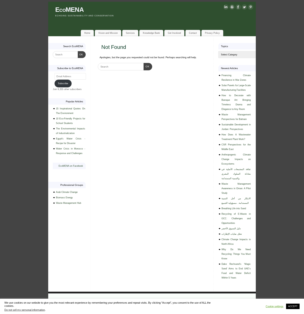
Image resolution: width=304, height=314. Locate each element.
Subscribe (63, 83)
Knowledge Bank (151, 33)
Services (130, 33)
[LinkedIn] (226, 7)
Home (87, 33)
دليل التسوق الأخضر (231, 228)
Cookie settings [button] (274, 306)
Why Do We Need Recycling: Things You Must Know (236, 254)
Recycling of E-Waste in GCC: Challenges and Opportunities (236, 218)
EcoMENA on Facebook (71, 166)
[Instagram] (232, 7)
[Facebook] (238, 7)
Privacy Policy (212, 33)
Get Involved (174, 33)
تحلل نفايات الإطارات (231, 234)
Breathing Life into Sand (233, 208)
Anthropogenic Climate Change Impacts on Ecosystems (236, 159)
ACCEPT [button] (292, 306)
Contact (193, 33)
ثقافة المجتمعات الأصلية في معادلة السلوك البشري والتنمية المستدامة (236, 174)
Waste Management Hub (68, 203)
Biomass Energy (64, 197)
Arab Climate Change (67, 192)
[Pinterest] (250, 7)
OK (146, 66)
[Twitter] (244, 7)
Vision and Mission (108, 33)
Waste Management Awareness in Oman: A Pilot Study (236, 188)
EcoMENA (69, 9)
